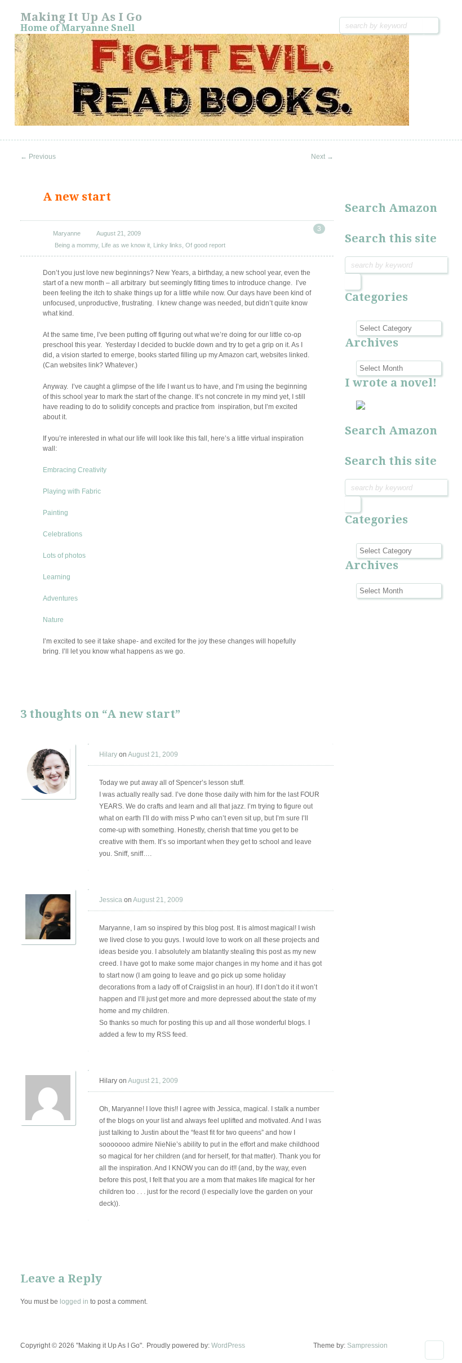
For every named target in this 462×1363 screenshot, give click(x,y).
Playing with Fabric (72, 491)
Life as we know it (125, 245)
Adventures (60, 598)
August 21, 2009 (118, 233)
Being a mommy (76, 245)
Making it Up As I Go (81, 17)
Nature (53, 620)
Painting (55, 513)
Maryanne (67, 233)
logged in (74, 1302)
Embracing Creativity (74, 470)
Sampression (367, 1345)
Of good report (205, 245)
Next (322, 157)
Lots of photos (64, 556)
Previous (38, 157)
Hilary (108, 754)
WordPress (228, 1345)
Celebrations (62, 534)
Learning (56, 577)
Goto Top (434, 1350)
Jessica (110, 900)
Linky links (167, 245)
